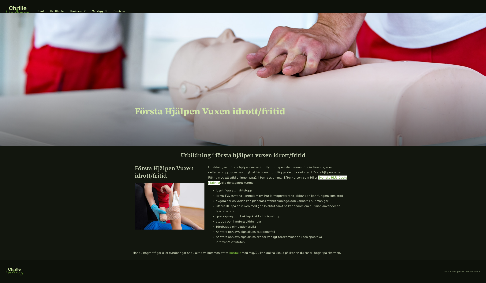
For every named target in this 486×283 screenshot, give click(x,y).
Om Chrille (57, 11)
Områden (76, 11)
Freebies (119, 11)
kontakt (235, 253)
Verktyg (97, 11)
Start (41, 11)
